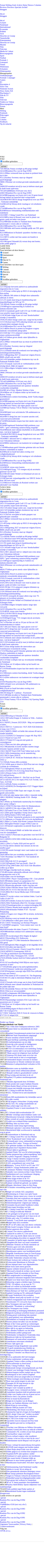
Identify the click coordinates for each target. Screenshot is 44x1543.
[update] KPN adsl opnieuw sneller (20, 1454)
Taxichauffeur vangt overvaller (18, 1434)
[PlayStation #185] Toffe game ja (16, 815)
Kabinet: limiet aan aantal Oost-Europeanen (23, 1326)
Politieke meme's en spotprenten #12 (17, 881)
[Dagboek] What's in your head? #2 (17, 769)
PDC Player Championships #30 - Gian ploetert (22, 879)
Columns (37, 5)
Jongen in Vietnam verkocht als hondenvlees (23, 1476)
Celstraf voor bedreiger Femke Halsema (21, 1370)
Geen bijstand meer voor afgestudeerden (22, 1264)
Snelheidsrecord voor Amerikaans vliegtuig (23, 1174)
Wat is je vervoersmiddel (12, 991)
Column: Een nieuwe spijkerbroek (19, 1231)
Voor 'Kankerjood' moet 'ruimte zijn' (21, 1139)
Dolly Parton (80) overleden (13, 762)
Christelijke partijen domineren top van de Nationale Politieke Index (19, 360)
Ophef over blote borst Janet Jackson (21, 1280)
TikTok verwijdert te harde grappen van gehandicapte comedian (18, 515)
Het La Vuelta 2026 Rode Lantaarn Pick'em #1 (21, 821)
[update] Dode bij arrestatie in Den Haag (22, 1273)
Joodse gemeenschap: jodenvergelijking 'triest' (24, 1154)
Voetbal (3, 58)
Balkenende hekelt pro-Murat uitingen (21, 1350)
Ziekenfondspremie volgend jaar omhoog (22, 1203)
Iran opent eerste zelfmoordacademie (21, 1071)
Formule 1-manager (7, 78)
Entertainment (5, 40)
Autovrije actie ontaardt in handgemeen (21, 1044)
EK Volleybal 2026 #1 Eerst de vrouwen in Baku (21, 1013)
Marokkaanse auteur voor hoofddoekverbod (23, 1251)
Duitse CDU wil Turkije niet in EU (19, 1046)
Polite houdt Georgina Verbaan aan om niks (23, 1227)
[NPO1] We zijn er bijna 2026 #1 (16, 808)
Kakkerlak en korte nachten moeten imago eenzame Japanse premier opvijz (19, 748)
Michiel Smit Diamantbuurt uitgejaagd (22, 1035)
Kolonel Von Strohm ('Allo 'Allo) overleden (23, 1201)
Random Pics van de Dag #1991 (15, 226)
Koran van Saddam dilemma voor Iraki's (22, 1403)
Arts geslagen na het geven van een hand (23, 1214)
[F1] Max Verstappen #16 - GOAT (17, 956)
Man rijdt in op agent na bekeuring (19, 1328)
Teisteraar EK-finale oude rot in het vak (21, 1055)
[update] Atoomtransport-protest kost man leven (25, 1033)
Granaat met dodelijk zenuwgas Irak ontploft (23, 1088)
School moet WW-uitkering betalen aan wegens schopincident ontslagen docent (21, 323)
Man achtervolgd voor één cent (18, 1106)
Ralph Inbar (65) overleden (17, 1223)
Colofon (3, 120)
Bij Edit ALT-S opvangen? (13, 861)
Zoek (14, 5)
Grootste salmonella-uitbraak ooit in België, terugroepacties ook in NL (20, 873)
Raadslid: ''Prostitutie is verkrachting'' (20, 1306)
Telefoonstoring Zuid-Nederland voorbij (21, 1467)
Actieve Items (21, 5)
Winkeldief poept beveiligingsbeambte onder (23, 1478)
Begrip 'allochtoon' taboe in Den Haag (22, 1185)
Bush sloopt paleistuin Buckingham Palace (22, 1474)
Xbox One (4, 87)
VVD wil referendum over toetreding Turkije (24, 1049)
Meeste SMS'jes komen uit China (19, 1407)
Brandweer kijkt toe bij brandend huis (20, 1337)
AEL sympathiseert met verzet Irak (20, 1163)
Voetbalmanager (6, 75)
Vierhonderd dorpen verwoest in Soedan (22, 1060)
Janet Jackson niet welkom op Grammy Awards (25, 1260)
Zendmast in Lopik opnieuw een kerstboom (23, 1456)
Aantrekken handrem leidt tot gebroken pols (23, 1392)
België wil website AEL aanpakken (20, 1192)
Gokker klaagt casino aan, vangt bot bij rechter (21, 320)
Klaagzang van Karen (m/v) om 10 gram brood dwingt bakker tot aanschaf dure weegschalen (21, 196)
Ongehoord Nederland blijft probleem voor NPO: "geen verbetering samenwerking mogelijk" (19, 426)
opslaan (3, 166)
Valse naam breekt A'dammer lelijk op (20, 1458)
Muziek (3, 45)
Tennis (2, 64)
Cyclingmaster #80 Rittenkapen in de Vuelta (20, 993)
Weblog (9, 5)
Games (2, 80)
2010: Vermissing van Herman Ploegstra (18, 923)
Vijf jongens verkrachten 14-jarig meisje (22, 1101)
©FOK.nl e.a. (5, 1531)
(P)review (6, 272)
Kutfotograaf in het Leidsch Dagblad (20, 1374)
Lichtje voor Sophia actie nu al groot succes (23, 1394)
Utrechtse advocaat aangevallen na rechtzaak (23, 1377)
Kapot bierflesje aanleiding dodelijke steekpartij (24, 1040)
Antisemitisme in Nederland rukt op (21, 1134)
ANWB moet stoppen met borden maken (23, 1447)
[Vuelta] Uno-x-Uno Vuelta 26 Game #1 (19, 810)
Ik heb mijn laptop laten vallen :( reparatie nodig (21, 795)
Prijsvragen (4, 115)
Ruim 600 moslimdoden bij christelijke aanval (24, 1097)
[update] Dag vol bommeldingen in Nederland (24, 1181)
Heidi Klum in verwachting (17, 1405)
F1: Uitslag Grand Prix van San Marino (21, 1137)
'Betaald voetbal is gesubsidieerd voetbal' (22, 1073)
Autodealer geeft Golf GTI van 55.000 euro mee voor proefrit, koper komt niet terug (22, 312)
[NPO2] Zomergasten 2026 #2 (15, 951)
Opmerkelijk (5, 38)
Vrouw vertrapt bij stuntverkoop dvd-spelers (23, 1445)
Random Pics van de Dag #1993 (15, 193)
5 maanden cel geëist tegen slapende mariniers (24, 1240)
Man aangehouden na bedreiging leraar (21, 1275)
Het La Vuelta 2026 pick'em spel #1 (17, 843)
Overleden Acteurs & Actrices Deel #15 (19, 901)
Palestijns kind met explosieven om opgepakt (23, 1198)
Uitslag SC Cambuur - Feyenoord (15, 693)
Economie (4, 29)
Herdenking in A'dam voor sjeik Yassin (22, 1194)
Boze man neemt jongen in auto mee (20, 1381)
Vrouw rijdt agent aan (14, 1344)
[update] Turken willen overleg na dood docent (25, 1361)
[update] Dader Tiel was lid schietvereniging (23, 1152)
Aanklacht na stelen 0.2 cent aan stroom (21, 1234)
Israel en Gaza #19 (10, 738)
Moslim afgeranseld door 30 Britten (21, 1082)
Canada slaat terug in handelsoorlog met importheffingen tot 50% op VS (18, 301)
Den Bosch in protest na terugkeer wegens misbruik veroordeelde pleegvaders (19, 329)
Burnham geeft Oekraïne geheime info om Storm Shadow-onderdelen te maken (22, 448)
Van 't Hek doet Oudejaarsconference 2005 (22, 1027)
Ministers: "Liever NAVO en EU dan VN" (22, 1165)
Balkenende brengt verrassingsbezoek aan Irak (24, 1368)
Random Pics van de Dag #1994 (15, 171)
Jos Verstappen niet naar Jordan (19, 1304)
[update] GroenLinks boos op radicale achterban (25, 1430)
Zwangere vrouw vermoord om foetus (21, 1390)
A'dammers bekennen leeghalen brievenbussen (24, 1278)
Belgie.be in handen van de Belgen (19, 1401)
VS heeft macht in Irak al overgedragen (21, 1057)
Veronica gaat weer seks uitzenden (19, 1247)
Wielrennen (4, 67)
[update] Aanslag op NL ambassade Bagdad (23, 1293)
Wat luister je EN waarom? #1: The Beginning (20, 976)
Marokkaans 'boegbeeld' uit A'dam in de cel (23, 1216)
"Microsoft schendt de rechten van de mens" (23, 1271)
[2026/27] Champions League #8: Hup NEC (21, 736)
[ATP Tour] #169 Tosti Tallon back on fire (20, 751)
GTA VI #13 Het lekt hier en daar (16, 890)
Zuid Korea (7, 775)
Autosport (4, 62)
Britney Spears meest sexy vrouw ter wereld (24, 1196)
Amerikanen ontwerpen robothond (19, 1341)
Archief (24, 7)
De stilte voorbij (12, 1099)
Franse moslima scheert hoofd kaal (19, 1038)
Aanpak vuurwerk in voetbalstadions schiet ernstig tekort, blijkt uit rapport (19, 365)
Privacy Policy (25, 1524)
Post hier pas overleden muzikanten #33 (18, 854)
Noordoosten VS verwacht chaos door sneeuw (24, 1302)
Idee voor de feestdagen (12, 876)
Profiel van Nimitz (7, 1022)
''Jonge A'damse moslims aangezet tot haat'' (23, 1159)
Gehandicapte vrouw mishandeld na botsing (24, 1141)
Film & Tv (6, 260)
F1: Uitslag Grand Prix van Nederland (18, 215)
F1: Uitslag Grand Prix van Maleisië (20, 1209)
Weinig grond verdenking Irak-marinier (21, 1315)
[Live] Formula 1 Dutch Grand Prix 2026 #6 (21, 949)
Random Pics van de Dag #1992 (15, 208)
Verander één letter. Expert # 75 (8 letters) (19, 929)
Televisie (3, 49)
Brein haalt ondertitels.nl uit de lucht (21, 1249)
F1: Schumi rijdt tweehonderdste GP (20, 1112)
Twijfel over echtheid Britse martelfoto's (21, 1121)
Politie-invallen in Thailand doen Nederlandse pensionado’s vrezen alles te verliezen (21, 223)
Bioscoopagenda (6, 53)
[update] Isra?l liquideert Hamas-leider (22, 1148)
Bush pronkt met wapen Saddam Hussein (22, 1084)
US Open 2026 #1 (10, 755)
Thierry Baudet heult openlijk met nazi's (18, 907)
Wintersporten (5, 71)
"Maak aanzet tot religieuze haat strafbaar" (22, 1053)
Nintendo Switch (6, 89)
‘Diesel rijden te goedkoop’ (16, 1150)
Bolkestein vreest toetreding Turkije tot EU (22, 1256)
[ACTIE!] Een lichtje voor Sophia (20, 1418)
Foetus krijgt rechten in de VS (17, 1178)
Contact (3, 117)
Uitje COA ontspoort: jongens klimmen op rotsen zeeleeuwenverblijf (19, 334)
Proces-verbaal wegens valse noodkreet (21, 1436)
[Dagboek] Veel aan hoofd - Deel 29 (17, 863)
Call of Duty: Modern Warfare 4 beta (17, 390)
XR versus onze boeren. (12, 467)
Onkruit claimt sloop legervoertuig (20, 1126)
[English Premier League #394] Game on (19, 824)
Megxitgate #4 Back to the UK (15, 1009)
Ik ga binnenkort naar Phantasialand (16, 954)
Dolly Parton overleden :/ (13, 784)
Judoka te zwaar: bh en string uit (18, 1469)
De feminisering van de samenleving (17, 753)
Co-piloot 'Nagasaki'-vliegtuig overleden (22, 1156)
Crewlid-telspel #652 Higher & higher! (18, 936)
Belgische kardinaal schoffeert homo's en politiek (25, 1313)
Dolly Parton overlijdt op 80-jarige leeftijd (19, 169)
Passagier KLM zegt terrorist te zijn (20, 1383)
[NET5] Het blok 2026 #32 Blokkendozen (20, 806)
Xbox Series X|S (6, 91)
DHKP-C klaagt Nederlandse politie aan (22, 1167)
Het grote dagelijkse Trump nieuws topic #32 (20, 813)
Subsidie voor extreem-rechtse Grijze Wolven (23, 1172)
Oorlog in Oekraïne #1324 (14, 716)
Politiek (3, 31)
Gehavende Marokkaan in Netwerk (21, 1262)
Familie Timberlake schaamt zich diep (21, 1258)
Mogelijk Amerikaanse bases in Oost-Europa (23, 1253)
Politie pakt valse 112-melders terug (20, 1218)
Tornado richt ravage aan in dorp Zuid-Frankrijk (21, 982)
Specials (18, 7)
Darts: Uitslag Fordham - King (18, 1366)
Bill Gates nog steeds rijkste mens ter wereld (23, 1236)
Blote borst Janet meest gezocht (18, 1267)
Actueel (3, 23)
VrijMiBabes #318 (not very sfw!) (16, 191)
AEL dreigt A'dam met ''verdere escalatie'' (23, 1414)
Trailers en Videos (7, 102)
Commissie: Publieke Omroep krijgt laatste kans (24, 1170)
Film (2, 47)
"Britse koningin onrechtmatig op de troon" (23, 1379)
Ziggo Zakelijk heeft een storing (15, 870)
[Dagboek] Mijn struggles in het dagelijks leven (21, 945)
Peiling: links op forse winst (18, 1123)
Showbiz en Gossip (7, 36)
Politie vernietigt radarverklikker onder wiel (24, 1115)
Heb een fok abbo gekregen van (15, 744)
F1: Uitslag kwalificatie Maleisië (18, 1212)
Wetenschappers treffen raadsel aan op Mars (23, 1372)
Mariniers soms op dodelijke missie (19, 1068)
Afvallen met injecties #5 (12, 947)
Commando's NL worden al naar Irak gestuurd (24, 1432)
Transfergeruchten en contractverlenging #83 (21, 905)
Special (5, 274)
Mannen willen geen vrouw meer (16, 921)
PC (1, 82)
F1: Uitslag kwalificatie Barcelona (19, 1090)
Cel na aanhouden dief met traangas (21, 1357)
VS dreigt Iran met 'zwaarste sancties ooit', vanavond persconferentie (19, 418)
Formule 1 (4, 60)
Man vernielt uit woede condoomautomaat (22, 1119)
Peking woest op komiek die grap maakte (19, 918)
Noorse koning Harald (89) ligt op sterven (19, 883)
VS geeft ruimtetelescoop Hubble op (20, 1348)
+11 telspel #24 (9, 1015)
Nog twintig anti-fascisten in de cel (19, 1075)
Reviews (3, 7)
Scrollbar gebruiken (10, 161)
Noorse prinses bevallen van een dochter (22, 1322)
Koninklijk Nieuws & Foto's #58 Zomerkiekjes (21, 989)
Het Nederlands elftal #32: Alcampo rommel (20, 903)
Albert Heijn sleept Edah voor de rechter (21, 1449)
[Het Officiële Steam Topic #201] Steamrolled (21, 887)
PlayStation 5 (5, 93)
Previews (10, 7)
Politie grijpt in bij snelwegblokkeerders (19, 967)
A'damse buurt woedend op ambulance (22, 1416)
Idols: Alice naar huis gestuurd (19, 1176)
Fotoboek (3, 113)
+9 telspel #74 (8, 1011)
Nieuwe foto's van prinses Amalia (19, 1396)
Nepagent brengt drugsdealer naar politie (22, 1346)
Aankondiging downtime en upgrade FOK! (24, 1238)
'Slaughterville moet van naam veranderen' (22, 1242)
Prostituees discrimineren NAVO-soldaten (22, 1161)
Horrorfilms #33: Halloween (14, 938)
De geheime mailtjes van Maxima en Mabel (24, 1145)
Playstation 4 (5, 84)
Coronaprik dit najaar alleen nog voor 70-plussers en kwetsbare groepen (19, 597)
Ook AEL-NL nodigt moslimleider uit (21, 1104)
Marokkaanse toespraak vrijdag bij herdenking (24, 1117)
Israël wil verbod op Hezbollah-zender (21, 1286)
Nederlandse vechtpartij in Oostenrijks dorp (23, 1335)
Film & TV (4, 95)
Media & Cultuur (6, 51)
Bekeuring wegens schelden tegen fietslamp (23, 1282)
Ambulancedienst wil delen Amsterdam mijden (24, 1289)
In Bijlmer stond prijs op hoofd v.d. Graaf (23, 1297)
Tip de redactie (5, 124)
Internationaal (5, 27)
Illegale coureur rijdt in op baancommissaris (23, 1051)
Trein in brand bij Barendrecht (17, 1399)
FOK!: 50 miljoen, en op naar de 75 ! (20, 1284)
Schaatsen (4, 69)
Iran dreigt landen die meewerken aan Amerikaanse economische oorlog (17, 648)
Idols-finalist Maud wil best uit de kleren (21, 1086)
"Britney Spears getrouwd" (16, 1385)
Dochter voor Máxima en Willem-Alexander (24, 1427)
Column (5, 270)
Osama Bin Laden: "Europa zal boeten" (22, 1143)
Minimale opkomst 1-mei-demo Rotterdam (22, 1128)
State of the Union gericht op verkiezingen (22, 1324)
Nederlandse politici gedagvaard (18, 1333)
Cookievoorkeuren (7, 1526)
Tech (2, 34)
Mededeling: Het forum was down (20, 1410)
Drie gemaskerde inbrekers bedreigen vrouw (23, 1471)
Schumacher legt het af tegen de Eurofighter (23, 1412)
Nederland (4, 25)
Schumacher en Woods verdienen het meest (23, 1062)
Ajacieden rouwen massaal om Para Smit (22, 1421)
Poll (4, 277)
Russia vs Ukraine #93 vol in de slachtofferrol (21, 819)
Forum (2, 5)
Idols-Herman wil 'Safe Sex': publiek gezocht (23, 1291)
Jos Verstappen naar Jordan (17, 1308)
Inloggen (3, 9)
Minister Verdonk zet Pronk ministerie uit (23, 1245)
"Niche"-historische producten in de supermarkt (22, 817)
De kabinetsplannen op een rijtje (18, 1042)
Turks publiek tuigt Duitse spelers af (20, 1489)
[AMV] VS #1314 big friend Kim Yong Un (20, 771)
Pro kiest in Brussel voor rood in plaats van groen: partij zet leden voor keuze (19, 218)
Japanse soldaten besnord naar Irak (19, 1269)
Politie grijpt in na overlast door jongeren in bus (24, 1452)
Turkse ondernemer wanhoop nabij (19, 1359)
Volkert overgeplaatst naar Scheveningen (22, 1300)
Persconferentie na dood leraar (19, 1363)
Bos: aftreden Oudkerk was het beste (20, 1330)
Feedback (3, 122)
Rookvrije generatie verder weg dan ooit (18, 885)
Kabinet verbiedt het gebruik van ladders (22, 1183)
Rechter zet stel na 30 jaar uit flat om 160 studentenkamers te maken (19, 623)
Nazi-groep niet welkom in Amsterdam (21, 1480)
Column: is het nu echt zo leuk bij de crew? (23, 1438)
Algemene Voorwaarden (9, 1524)
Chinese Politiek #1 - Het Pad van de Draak (20, 777)
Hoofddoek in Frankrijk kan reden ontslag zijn (25, 1319)
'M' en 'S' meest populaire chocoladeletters (22, 1482)
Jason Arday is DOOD (12, 773)
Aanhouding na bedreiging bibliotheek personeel (25, 1311)
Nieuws (31, 5)
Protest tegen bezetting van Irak (18, 1207)
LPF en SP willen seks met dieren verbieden (24, 1225)
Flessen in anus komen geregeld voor (21, 1460)
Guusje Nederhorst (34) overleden (20, 1295)
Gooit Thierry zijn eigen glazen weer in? (19, 406)
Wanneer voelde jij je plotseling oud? (18, 969)
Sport (2, 56)
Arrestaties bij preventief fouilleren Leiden (22, 1205)
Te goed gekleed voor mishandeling (20, 1317)
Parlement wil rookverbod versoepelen (21, 1339)
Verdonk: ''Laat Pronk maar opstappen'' (21, 1220)
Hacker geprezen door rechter (17, 1229)
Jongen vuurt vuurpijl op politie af (19, 1388)
